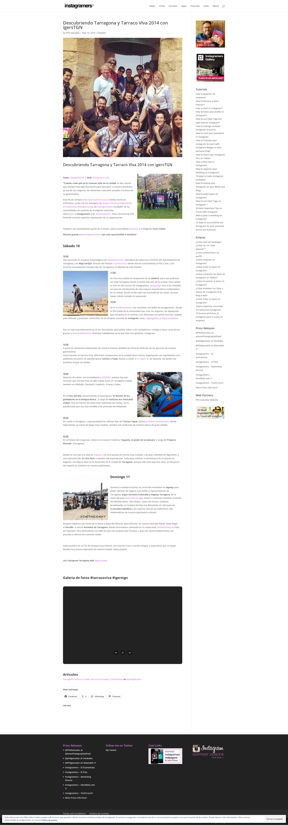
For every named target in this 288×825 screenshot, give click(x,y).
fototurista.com (101, 177)
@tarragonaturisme (91, 234)
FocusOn (173, 6)
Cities (162, 6)
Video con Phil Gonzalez (96, 679)
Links (206, 6)
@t (119, 263)
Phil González (73, 32)
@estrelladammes (82, 333)
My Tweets (111, 750)
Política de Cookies (99, 813)
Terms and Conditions (74, 813)
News (152, 6)
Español (102, 32)
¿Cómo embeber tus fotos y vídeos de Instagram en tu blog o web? (209, 292)
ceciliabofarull (124, 203)
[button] (115, 652)
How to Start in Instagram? (209, 108)
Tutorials (195, 6)
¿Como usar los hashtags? (209, 242)
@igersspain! (101, 560)
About (216, 6)
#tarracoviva (100, 577)
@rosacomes (69, 206)
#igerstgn (120, 577)
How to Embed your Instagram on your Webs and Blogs (210, 187)
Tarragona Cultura (72, 679)
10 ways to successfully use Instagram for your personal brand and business (210, 226)
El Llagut (141, 358)
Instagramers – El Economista (80, 767)
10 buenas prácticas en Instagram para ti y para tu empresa (209, 317)
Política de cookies (49, 820)
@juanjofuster (77, 177)
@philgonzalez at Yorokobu (209, 340)
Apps (183, 6)
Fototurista (117, 679)
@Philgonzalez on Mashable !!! (80, 762)
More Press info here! (207, 387)
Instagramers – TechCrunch (210, 382)
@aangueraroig (85, 206)
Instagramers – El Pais (207, 361)
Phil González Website (207, 399)
